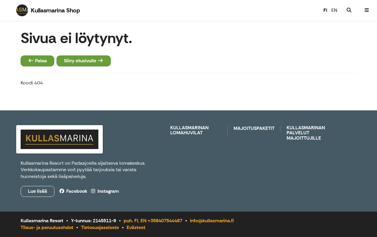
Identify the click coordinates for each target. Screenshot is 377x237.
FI (325, 10)
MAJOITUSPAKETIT (254, 128)
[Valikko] (366, 10)
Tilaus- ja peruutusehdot (47, 227)
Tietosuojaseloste (100, 227)
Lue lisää (37, 191)
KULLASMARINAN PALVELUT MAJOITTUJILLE (306, 133)
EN (334, 10)
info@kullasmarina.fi (212, 221)
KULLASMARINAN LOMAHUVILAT (189, 130)
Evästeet (136, 227)
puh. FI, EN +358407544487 (153, 221)
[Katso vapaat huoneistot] (349, 10)
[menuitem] (349, 10)
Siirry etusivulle (80, 61)
